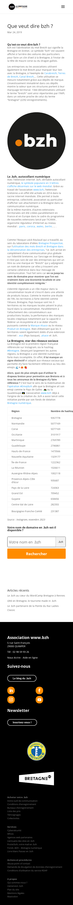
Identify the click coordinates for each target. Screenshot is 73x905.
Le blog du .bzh (22, 678)
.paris (22, 226)
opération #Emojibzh (20, 386)
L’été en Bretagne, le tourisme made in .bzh (31, 600)
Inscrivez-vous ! (22, 722)
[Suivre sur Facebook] (39, 690)
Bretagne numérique (19, 403)
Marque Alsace (39, 325)
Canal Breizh (26, 76)
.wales (39, 226)
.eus (21, 335)
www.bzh (38, 189)
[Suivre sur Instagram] (11, 699)
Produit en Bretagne (18, 328)
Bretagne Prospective (51, 243)
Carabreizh (50, 73)
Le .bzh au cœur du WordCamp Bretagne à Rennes (36, 595)
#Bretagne (13, 350)
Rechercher (36, 553)
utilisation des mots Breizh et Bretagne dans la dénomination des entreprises (35, 248)
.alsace (45, 335)
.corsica (30, 226)
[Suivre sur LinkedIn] (11, 690)
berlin (48, 226)
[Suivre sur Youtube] (39, 699)
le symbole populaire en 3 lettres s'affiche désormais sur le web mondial (33, 184)
